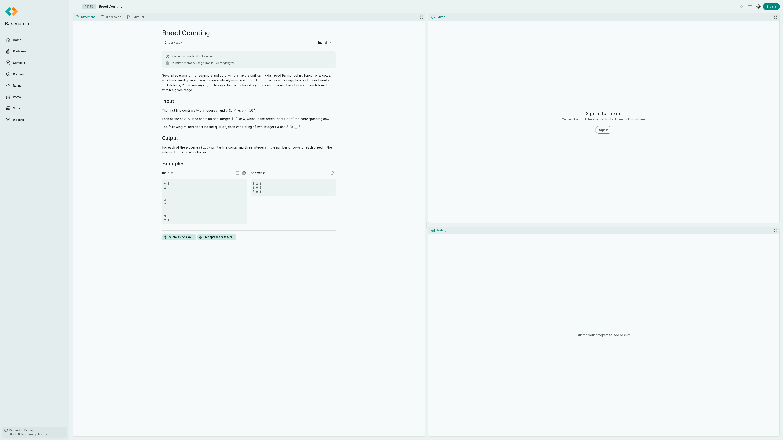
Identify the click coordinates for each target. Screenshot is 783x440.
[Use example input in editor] (237, 173)
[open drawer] (77, 6)
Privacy (32, 434)
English (322, 42)
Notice (22, 434)
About (13, 434)
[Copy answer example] (332, 173)
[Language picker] (758, 6)
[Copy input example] (244, 173)
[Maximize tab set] (421, 17)
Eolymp (28, 430)
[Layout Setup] (741, 6)
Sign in (771, 6)
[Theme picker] (750, 6)
